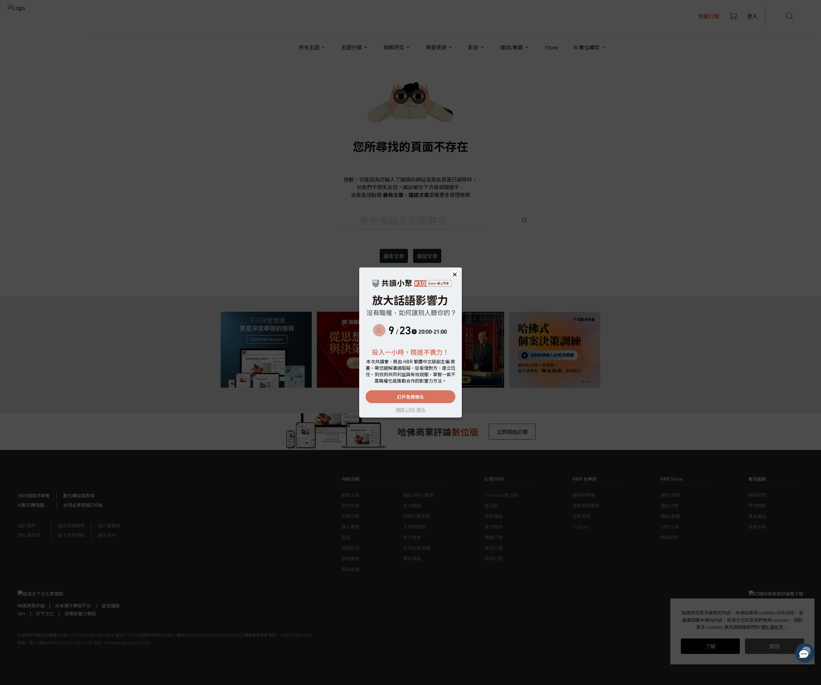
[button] (455, 274)
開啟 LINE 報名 (411, 409)
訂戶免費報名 (410, 396)
